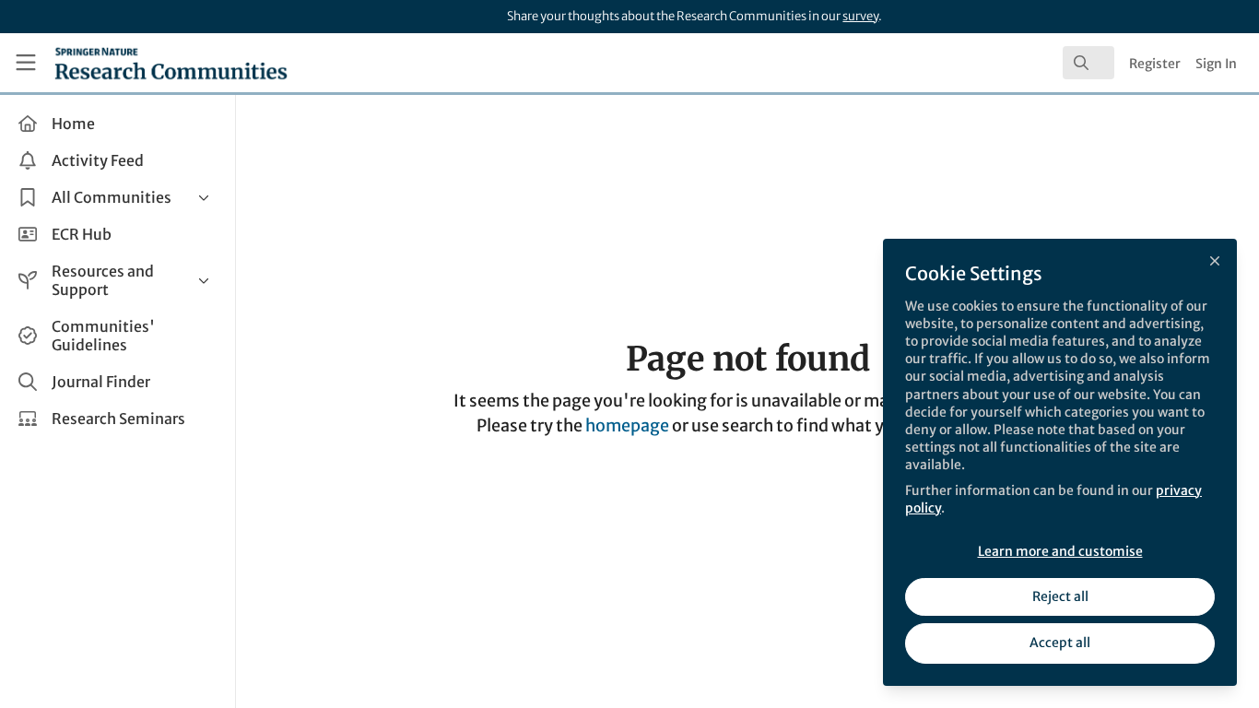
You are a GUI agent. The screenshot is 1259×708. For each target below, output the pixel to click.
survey (860, 16)
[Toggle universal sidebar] (26, 62)
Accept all (1060, 642)
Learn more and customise (1060, 551)
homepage (627, 425)
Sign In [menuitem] (1216, 63)
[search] (1088, 62)
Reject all (1060, 596)
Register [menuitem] (1155, 63)
